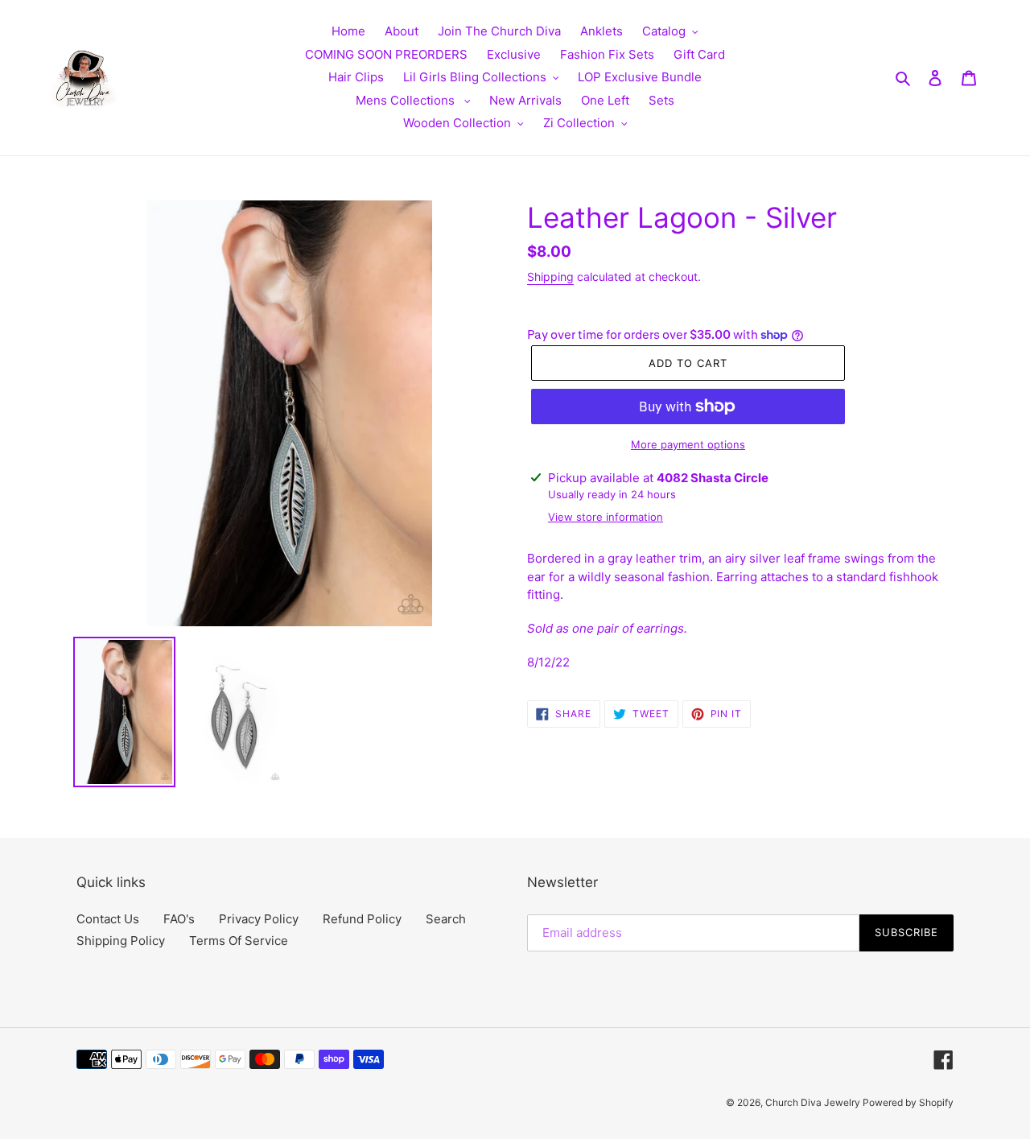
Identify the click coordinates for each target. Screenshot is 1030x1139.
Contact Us (107, 918)
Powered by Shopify (908, 1102)
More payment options (688, 444)
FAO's (179, 918)
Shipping (550, 276)
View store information (605, 516)
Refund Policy (362, 918)
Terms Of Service (238, 940)
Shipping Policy (120, 940)
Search (446, 918)
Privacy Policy (259, 918)
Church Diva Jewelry (814, 1102)
